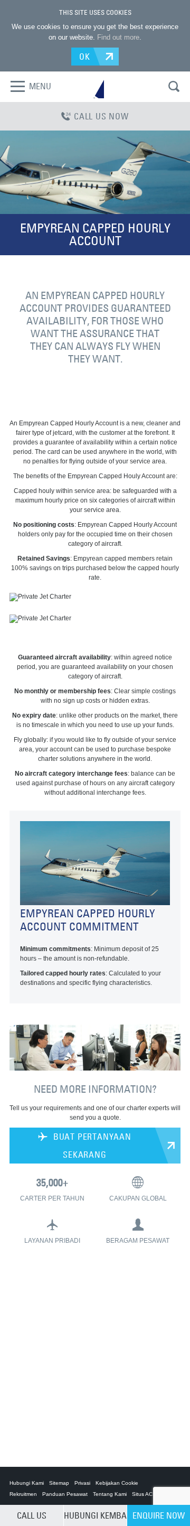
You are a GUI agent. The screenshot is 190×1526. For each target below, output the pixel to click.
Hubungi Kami (27, 1483)
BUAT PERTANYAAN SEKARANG (91, 1145)
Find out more (118, 37)
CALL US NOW (101, 116)
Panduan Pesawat (65, 1494)
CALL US (31, 1515)
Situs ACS (144, 1494)
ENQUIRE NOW (158, 1515)
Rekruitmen (23, 1494)
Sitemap (59, 1483)
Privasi (82, 1483)
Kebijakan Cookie (117, 1483)
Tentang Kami (110, 1494)
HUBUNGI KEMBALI (95, 1515)
